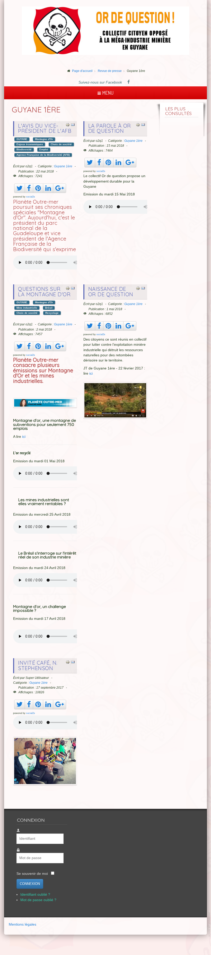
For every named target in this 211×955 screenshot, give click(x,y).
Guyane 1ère (63, 166)
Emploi (43, 149)
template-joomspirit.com (210, 924)
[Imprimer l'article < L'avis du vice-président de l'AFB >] (68, 125)
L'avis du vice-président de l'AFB (44, 128)
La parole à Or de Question (109, 128)
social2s (30, 196)
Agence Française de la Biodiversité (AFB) (43, 154)
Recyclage (52, 312)
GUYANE (21, 139)
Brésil (48, 307)
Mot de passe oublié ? (38, 900)
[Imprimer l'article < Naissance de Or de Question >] (138, 288)
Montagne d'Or (44, 139)
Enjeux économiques (29, 144)
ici (23, 437)
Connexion (30, 884)
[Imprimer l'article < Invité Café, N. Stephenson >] (68, 662)
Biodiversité (24, 149)
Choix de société (61, 144)
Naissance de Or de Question (110, 291)
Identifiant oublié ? (35, 894)
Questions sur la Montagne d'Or (44, 291)
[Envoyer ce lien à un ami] (73, 125)
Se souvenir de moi (32, 874)
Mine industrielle (26, 307)
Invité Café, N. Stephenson (37, 665)
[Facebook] (129, 82)
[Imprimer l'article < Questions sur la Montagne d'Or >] (68, 288)
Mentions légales (22, 924)
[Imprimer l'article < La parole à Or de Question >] (138, 125)
